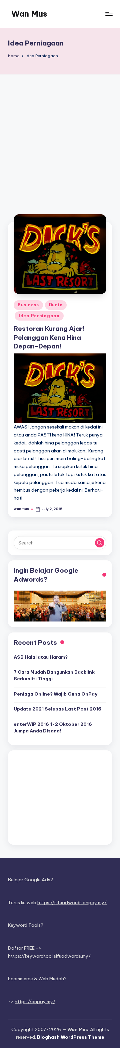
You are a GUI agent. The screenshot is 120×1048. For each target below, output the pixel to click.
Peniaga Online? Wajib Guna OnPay (55, 694)
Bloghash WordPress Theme (70, 1037)
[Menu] (108, 14)
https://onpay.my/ (35, 1001)
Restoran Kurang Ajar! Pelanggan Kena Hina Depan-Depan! (49, 337)
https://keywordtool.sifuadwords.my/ (49, 956)
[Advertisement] (60, 137)
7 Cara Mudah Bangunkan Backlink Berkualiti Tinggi (54, 675)
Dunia (56, 304)
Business (28, 304)
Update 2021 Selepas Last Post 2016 (57, 709)
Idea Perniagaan (39, 315)
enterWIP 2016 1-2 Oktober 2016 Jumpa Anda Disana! (53, 727)
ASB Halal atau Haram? (41, 657)
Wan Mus (29, 14)
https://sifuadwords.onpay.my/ (72, 902)
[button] (99, 542)
